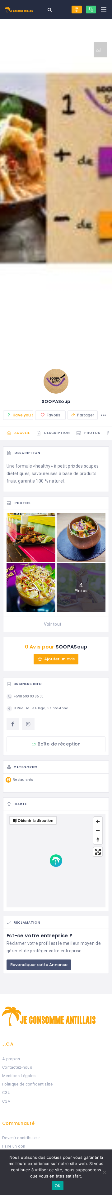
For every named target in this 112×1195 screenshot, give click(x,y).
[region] (56, 860)
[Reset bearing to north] (97, 839)
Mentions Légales (18, 1075)
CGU (6, 1092)
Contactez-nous (17, 1067)
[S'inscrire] (91, 9)
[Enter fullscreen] (97, 851)
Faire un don (13, 1146)
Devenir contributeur (21, 1137)
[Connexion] (77, 9)
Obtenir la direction (35, 820)
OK (58, 1185)
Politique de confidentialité (27, 1084)
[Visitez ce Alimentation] (100, 49)
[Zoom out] (97, 830)
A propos (11, 1059)
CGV (6, 1101)
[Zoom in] (97, 821)
